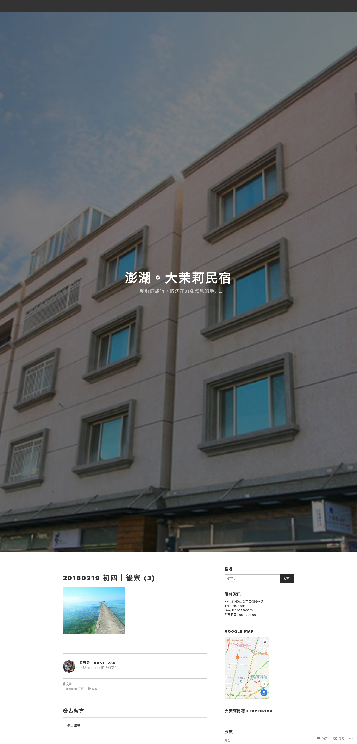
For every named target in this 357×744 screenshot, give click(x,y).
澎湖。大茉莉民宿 (178, 278)
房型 (228, 741)
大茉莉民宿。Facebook (249, 711)
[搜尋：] (259, 578)
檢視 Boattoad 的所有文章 (98, 668)
